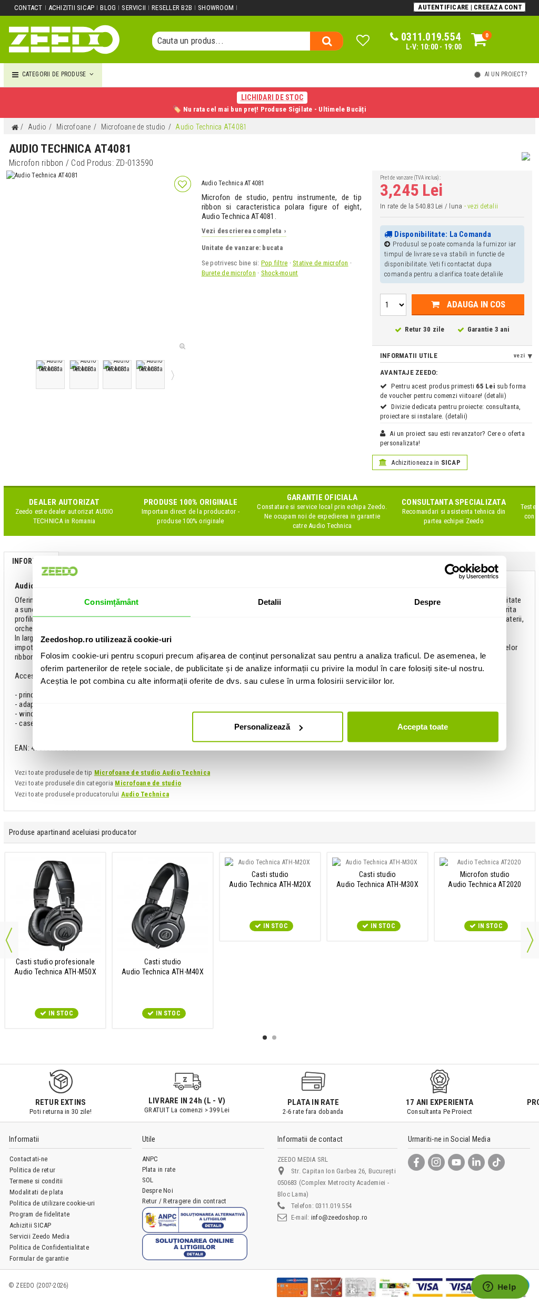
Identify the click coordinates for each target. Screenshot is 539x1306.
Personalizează (262, 726)
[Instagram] (436, 1162)
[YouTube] (456, 1162)
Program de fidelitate (39, 1214)
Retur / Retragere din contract (184, 1201)
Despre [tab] (427, 601)
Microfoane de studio (148, 783)
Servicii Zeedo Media (39, 1236)
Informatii (31, 561)
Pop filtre (274, 263)
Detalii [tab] (270, 601)
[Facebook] (416, 1162)
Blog (108, 8)
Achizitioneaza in (425, 462)
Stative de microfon (320, 263)
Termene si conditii (36, 1181)
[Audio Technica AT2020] (485, 862)
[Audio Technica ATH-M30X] (377, 862)
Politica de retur (32, 1170)
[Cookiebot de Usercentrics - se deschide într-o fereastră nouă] (452, 571)
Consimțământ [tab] (111, 601)
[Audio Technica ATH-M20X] (270, 862)
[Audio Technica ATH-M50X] (55, 906)
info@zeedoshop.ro (339, 1217)
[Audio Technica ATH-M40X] (162, 906)
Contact (28, 8)
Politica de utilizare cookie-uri (52, 1203)
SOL (148, 1180)
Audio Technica (145, 794)
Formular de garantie (38, 1258)
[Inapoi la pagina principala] (15, 127)
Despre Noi (157, 1190)
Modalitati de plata (36, 1192)
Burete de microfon (229, 273)
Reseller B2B (172, 8)
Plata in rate (159, 1169)
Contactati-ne (28, 1159)
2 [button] (274, 1037)
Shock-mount (279, 273)
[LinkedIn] (476, 1162)
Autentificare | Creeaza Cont (470, 7)
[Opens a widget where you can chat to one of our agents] (499, 1287)
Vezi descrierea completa (244, 231)
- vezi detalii (481, 206)
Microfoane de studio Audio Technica (152, 772)
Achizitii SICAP (71, 8)
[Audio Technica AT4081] (50, 374)
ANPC (150, 1159)
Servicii (134, 8)
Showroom (216, 8)
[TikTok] (496, 1162)
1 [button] (265, 1037)
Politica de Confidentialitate (49, 1247)
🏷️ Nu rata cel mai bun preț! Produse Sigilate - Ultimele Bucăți (269, 103)
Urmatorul (171, 375)
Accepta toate (422, 726)
